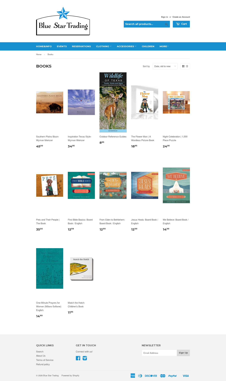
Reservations (81, 46)
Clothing (103, 46)
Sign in (164, 17)
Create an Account (181, 17)
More (163, 46)
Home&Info (44, 46)
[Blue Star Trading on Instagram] (85, 359)
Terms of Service (44, 359)
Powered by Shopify (70, 375)
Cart (183, 23)
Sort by (146, 66)
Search (39, 351)
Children (148, 46)
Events (62, 46)
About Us (41, 355)
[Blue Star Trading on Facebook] (78, 359)
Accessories (126, 46)
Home (38, 54)
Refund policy (43, 364)
